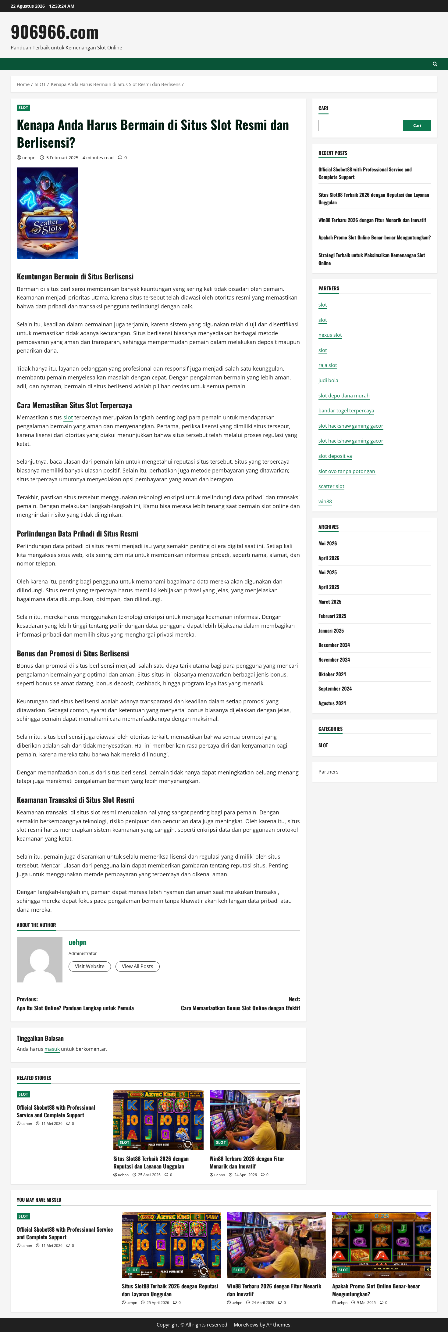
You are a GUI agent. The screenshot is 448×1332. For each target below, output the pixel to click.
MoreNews (246, 1324)
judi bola (328, 380)
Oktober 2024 (332, 673)
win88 (325, 501)
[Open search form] (435, 64)
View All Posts (137, 966)
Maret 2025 (329, 601)
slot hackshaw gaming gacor (350, 425)
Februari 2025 (332, 615)
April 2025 (328, 586)
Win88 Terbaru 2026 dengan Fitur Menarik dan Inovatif (247, 1162)
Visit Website (90, 966)
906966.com (55, 31)
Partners (328, 771)
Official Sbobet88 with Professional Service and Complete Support (56, 1111)
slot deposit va (335, 455)
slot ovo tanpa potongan (347, 471)
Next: (240, 1003)
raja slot (327, 365)
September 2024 (335, 688)
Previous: (75, 1003)
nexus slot (330, 335)
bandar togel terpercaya (346, 410)
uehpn (29, 157)
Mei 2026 (327, 543)
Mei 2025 (327, 572)
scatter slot (331, 486)
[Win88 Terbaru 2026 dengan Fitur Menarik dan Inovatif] (255, 1120)
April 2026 (329, 557)
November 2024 (334, 659)
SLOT (23, 107)
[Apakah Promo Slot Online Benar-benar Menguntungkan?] (381, 1245)
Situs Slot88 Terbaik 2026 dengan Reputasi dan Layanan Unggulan (151, 1162)
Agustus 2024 (332, 702)
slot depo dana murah (344, 395)
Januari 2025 (331, 630)
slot (68, 417)
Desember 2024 (334, 644)
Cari (323, 108)
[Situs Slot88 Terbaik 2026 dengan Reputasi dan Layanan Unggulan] (158, 1120)
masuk (52, 1049)
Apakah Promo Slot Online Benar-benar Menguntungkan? (374, 237)
